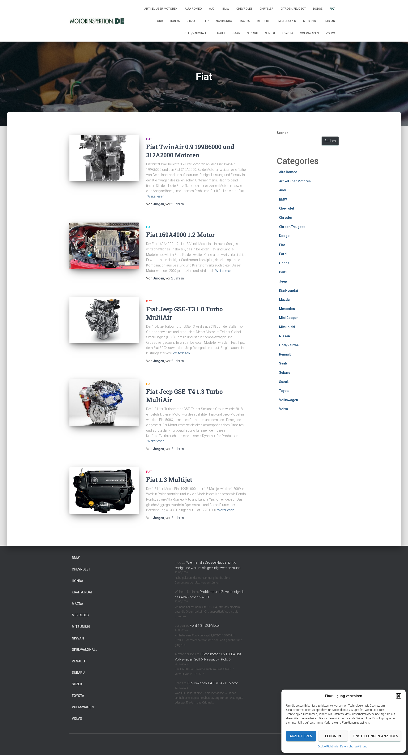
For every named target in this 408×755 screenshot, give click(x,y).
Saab (236, 33)
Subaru (252, 33)
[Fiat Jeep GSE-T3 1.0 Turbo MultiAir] (104, 320)
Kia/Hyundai (224, 21)
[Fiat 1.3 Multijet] (104, 490)
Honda (175, 21)
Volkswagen (309, 33)
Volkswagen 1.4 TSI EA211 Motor (213, 683)
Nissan (330, 21)
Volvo (330, 33)
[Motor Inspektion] (97, 20)
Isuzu (191, 21)
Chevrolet (244, 8)
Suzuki (270, 33)
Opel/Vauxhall (195, 33)
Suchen (282, 133)
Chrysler (266, 8)
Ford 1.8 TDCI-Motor (205, 625)
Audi (212, 8)
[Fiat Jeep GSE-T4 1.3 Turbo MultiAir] (104, 402)
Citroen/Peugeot (293, 8)
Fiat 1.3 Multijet (169, 480)
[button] (398, 696)
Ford (159, 21)
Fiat (332, 8)
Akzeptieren (300, 736)
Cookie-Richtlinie (328, 746)
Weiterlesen (155, 196)
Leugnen (333, 736)
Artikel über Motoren (161, 8)
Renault (219, 33)
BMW (225, 8)
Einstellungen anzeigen (375, 736)
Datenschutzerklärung (353, 746)
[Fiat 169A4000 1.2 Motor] (104, 246)
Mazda (245, 21)
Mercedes (264, 21)
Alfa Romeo (193, 8)
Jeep (205, 21)
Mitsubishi (310, 21)
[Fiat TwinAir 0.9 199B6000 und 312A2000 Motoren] (104, 158)
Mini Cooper (287, 21)
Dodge (318, 8)
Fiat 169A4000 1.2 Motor (180, 235)
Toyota (287, 33)
